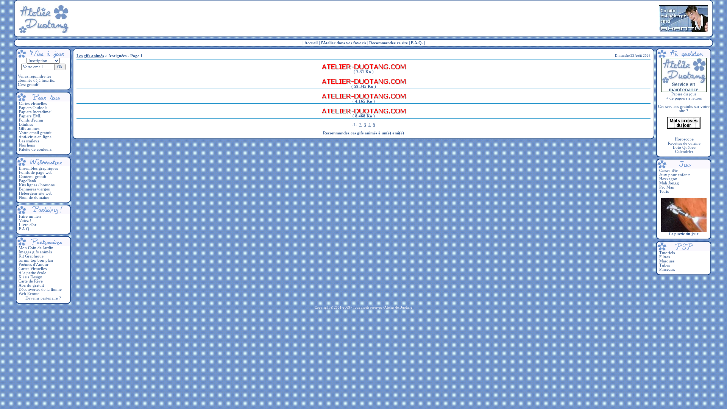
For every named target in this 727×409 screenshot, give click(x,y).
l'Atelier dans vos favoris (343, 43)
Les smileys (29, 141)
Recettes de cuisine (684, 143)
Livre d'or (27, 225)
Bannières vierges (34, 189)
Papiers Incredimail (36, 112)
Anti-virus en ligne (35, 137)
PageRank (27, 181)
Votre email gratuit (35, 133)
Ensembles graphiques (38, 168)
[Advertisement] (363, 18)
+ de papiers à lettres (684, 98)
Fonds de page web (36, 172)
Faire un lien (30, 216)
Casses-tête (668, 171)
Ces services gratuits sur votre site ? (684, 109)
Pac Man (666, 187)
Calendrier (684, 152)
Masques (666, 261)
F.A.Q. (417, 43)
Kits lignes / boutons (37, 185)
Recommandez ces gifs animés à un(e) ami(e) (363, 133)
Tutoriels (667, 253)
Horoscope (684, 139)
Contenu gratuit (32, 177)
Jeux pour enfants (674, 175)
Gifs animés (29, 128)
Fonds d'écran (31, 120)
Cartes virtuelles (33, 103)
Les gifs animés (90, 56)
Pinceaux (667, 269)
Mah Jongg (669, 183)
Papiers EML (30, 116)
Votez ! (25, 221)
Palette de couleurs (35, 149)
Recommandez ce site (388, 43)
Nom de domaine (34, 197)
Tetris (664, 191)
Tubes (664, 265)
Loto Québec (684, 147)
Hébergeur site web (36, 193)
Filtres (664, 257)
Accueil (311, 43)
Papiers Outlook (33, 108)
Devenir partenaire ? (43, 298)
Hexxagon (668, 179)
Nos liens (27, 145)
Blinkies (26, 124)
